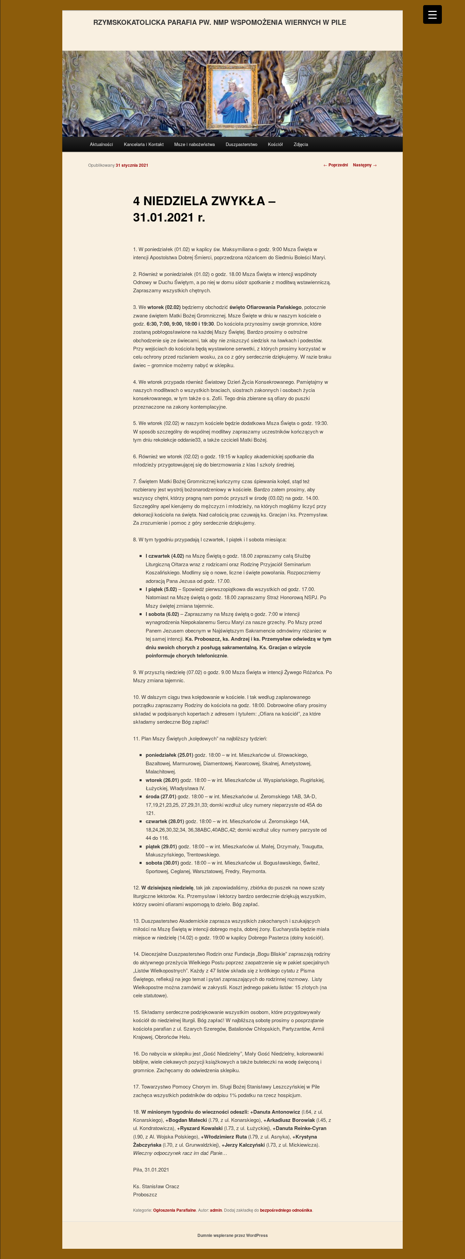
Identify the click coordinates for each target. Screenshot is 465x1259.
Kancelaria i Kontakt (144, 144)
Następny (365, 165)
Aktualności (101, 144)
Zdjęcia (301, 144)
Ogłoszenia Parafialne (174, 1210)
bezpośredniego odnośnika (286, 1210)
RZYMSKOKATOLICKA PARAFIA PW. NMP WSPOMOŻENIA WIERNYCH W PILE (219, 22)
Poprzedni (335, 165)
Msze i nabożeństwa (194, 144)
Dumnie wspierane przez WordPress (232, 1235)
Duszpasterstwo (241, 144)
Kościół (275, 144)
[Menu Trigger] (432, 14)
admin (216, 1210)
